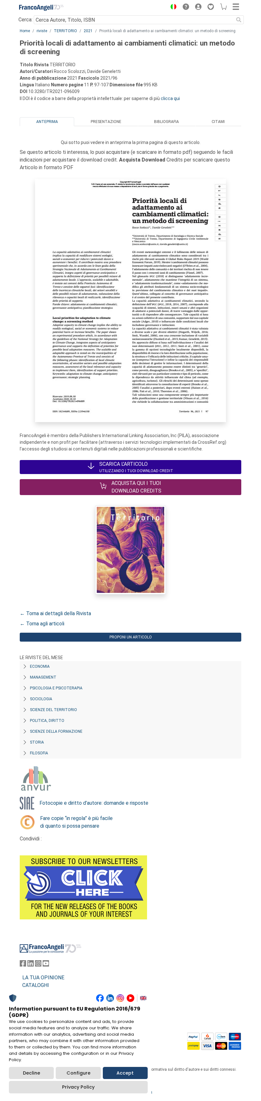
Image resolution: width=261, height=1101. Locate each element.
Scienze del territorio (53, 710)
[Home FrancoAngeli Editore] (41, 7)
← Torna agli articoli (42, 624)
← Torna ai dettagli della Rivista (55, 613)
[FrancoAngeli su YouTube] (46, 965)
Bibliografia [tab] (166, 121)
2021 (88, 31)
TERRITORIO (65, 31)
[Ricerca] (239, 19)
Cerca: (25, 20)
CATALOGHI (35, 985)
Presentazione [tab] (106, 121)
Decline (31, 1073)
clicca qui (170, 98)
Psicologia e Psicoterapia (56, 688)
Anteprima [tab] (47, 121)
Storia (37, 742)
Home (25, 31)
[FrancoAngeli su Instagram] (38, 965)
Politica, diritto (47, 720)
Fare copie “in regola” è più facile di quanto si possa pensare (76, 822)
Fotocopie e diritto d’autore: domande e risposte (93, 803)
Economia (40, 666)
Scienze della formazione (56, 731)
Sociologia (41, 699)
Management (43, 677)
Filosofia (39, 753)
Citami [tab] (218, 121)
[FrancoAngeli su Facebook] (23, 965)
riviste (42, 31)
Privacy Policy (78, 1087)
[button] (172, 8)
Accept (125, 1073)
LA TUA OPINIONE (43, 978)
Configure (78, 1073)
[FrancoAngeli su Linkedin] (30, 965)
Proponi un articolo (130, 637)
